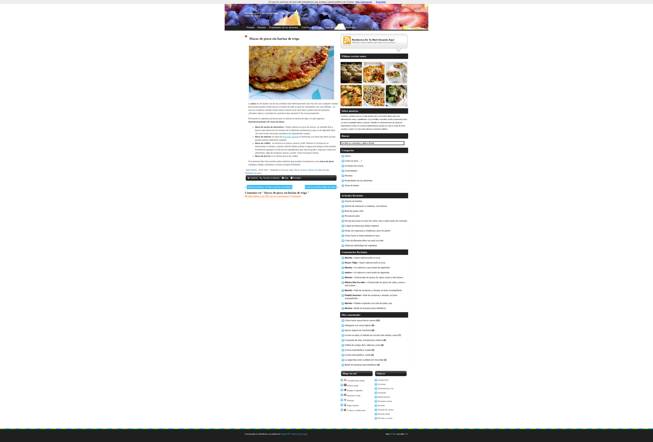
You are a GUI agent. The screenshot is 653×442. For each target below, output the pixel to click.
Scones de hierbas (353, 201)
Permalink (297, 178)
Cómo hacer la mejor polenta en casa (362, 236)
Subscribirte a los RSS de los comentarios (268, 196)
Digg (286, 178)
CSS (406, 434)
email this (254, 178)
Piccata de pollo (352, 216)
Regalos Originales (355, 390)
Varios (348, 156)
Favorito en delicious (271, 178)
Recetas (262, 27)
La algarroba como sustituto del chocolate (366, 360)
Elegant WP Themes (289, 434)
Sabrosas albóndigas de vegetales (361, 245)
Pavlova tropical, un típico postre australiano (269, 187)
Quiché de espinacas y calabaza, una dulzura (366, 206)
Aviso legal (302, 434)
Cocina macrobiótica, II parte (359, 350)
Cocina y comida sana (356, 410)
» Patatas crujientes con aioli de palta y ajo (368, 303)
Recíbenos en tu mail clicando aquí (373, 39)
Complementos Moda (356, 381)
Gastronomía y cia (385, 388)
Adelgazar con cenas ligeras (359, 325)
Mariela (254, 170)
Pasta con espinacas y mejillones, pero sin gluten (367, 231)
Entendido (381, 2)
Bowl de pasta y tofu (354, 211)
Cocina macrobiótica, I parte (359, 355)
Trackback (296, 196)
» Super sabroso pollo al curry (362, 258)
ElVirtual (350, 401)
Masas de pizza (300, 170)
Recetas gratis (384, 414)
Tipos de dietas (332, 27)
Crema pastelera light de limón (321, 187)
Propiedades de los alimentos (283, 27)
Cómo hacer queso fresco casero (362, 320)
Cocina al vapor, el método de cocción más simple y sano (373, 335)
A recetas (382, 384)
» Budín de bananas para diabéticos (365, 308)
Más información (364, 2)
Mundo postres (384, 397)
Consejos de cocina (311, 27)
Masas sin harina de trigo (318, 170)
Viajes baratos (353, 405)
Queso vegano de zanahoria (359, 330)
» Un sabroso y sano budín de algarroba (367, 267)
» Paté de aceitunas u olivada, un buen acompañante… (374, 290)
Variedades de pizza (253, 173)
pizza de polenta (291, 137)
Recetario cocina (385, 401)
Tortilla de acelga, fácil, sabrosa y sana (364, 345)
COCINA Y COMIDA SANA (167, 8)
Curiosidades (349, 27)
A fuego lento (383, 380)
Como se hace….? (353, 161)
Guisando (382, 393)
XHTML (393, 434)
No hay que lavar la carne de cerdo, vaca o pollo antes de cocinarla (376, 221)
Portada (250, 27)
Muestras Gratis (354, 396)
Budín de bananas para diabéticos (362, 365)
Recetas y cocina (385, 418)
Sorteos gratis (353, 386)
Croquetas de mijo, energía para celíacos (365, 340)
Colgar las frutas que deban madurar (362, 226)
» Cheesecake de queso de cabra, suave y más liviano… (375, 277)
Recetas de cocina (385, 410)
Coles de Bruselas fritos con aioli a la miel (364, 240)
